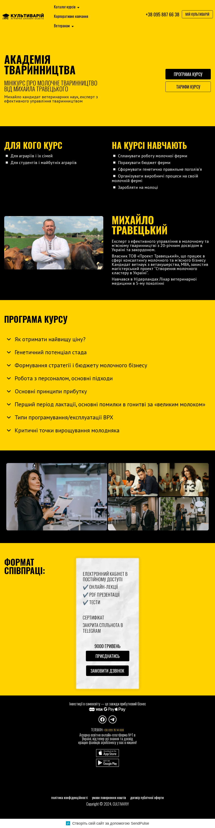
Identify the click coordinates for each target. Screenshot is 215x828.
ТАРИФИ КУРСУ (188, 87)
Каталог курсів (65, 6)
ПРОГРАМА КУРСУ (188, 74)
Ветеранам (62, 25)
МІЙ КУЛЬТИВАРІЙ (197, 14)
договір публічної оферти (147, 797)
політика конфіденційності (69, 797)
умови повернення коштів (109, 797)
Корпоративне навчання (71, 16)
